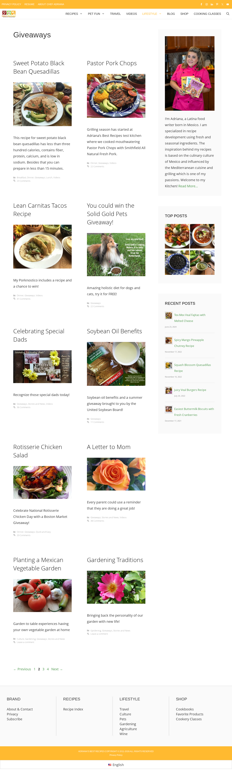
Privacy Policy (11, 4)
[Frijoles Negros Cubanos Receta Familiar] (177, 263)
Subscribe (14, 719)
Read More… (188, 186)
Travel (115, 13)
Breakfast (21, 177)
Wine (124, 734)
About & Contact (20, 709)
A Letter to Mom (109, 447)
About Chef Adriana (51, 4)
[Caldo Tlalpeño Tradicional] (202, 237)
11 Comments (97, 422)
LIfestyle (149, 13)
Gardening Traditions (115, 560)
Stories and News (36, 403)
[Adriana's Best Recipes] (9, 14)
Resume (29, 4)
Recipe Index (73, 709)
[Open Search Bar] (228, 14)
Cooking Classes (207, 13)
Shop (184, 13)
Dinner (30, 177)
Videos (131, 13)
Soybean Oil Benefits (114, 331)
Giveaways (40, 177)
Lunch (49, 177)
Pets (123, 719)
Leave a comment (25, 642)
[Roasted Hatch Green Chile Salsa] (202, 263)
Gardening (30, 638)
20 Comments (23, 535)
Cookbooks (185, 709)
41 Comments (23, 298)
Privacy (12, 714)
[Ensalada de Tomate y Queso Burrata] (177, 237)
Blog (171, 13)
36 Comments (23, 407)
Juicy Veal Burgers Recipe (190, 390)
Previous (22, 669)
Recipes (72, 13)
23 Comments (23, 180)
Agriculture (128, 729)
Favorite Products (189, 714)
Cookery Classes (189, 719)
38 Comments (97, 520)
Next (57, 669)
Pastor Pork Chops (112, 63)
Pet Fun (94, 13)
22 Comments (97, 166)
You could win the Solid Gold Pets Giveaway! (110, 213)
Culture (20, 638)
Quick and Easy (43, 531)
